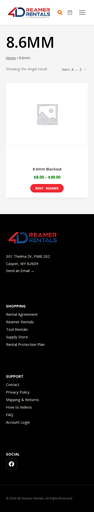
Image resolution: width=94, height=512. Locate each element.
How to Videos (19, 407)
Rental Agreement (22, 314)
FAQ (9, 414)
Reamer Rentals (20, 321)
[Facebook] (11, 464)
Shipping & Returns (22, 399)
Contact (12, 384)
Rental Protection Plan (25, 344)
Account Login (18, 422)
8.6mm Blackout (47, 168)
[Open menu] (82, 12)
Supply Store (17, 336)
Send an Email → (20, 270)
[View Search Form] (61, 12)
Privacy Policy (18, 392)
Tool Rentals (17, 329)
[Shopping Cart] (70, 12)
